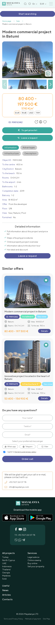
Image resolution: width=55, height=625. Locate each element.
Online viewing (34, 560)
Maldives (6, 575)
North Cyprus (8, 560)
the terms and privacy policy (25, 452)
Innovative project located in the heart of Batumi (27, 377)
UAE (4, 563)
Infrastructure (11, 153)
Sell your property (36, 566)
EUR (17, 113)
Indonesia (6, 566)
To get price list (29, 130)
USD (31, 113)
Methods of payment (33, 619)
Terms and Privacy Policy (13, 619)
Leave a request (29, 138)
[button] (50, 84)
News (5, 590)
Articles (6, 594)
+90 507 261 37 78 (17, 482)
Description (30, 153)
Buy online (32, 563)
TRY (38, 113)
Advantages (29, 147)
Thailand (6, 569)
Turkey (5, 557)
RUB (24, 113)
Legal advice (33, 557)
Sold (4, 579)
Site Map (46, 619)
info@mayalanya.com (19, 487)
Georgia (6, 572)
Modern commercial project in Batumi (25, 311)
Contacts (7, 599)
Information (10, 147)
